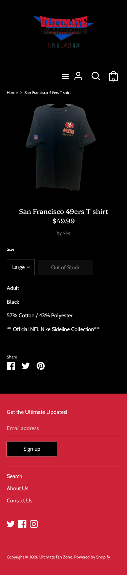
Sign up (31, 449)
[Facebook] (22, 523)
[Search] (96, 73)
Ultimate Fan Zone (55, 556)
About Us (17, 488)
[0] (113, 73)
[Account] (78, 73)
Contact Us (20, 500)
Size (10, 249)
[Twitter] (11, 523)
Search (14, 476)
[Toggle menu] (65, 76)
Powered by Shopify (92, 556)
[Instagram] (34, 523)
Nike (66, 232)
